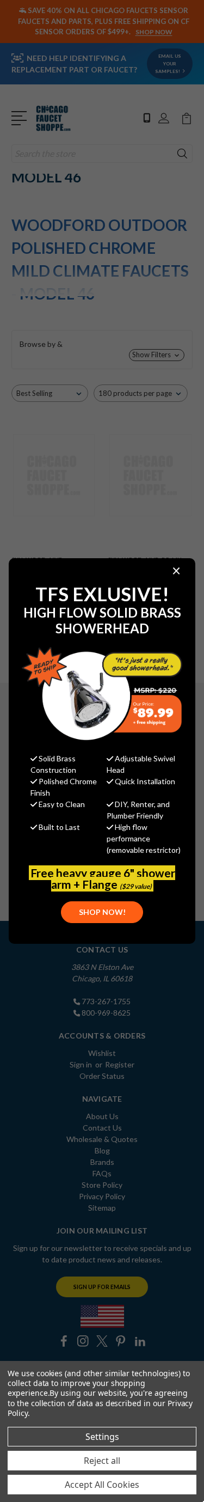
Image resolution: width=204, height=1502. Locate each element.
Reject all (102, 1461)
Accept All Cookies (102, 1485)
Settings (102, 1437)
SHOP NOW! (102, 912)
